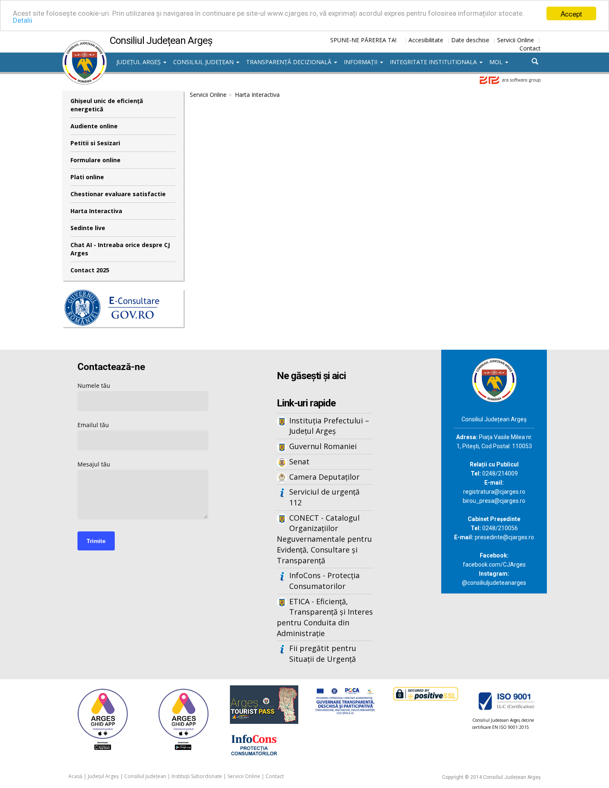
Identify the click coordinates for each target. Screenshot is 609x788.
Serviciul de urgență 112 (324, 497)
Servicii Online (515, 40)
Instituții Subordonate (197, 776)
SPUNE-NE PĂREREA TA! (363, 40)
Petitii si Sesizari (95, 143)
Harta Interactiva (96, 211)
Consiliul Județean (204, 62)
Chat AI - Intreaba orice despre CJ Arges (120, 249)
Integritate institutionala (434, 62)
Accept (571, 13)
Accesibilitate (425, 40)
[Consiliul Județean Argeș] (84, 44)
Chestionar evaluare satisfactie (118, 194)
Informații (361, 62)
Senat (299, 461)
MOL (496, 62)
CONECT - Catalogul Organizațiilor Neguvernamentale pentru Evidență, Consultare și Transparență (324, 539)
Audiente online (94, 126)
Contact (530, 48)
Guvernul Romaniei (323, 446)
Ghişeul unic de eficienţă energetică (106, 105)
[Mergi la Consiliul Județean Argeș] (494, 379)
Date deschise (470, 40)
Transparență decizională (289, 62)
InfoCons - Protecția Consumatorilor (324, 580)
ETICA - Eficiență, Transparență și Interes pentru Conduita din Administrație (325, 617)
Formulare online (95, 160)
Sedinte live (87, 228)
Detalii (22, 21)
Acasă (75, 776)
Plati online (87, 177)
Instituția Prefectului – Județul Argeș (329, 426)
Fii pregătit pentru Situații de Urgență (322, 653)
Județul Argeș (139, 62)
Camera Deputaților (324, 477)
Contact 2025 (89, 270)
